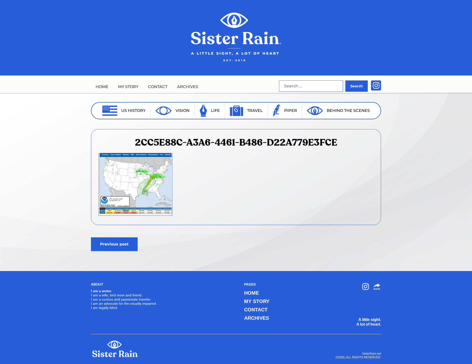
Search (356, 86)
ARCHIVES (187, 86)
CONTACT (157, 86)
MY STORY (128, 86)
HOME (102, 86)
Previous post (114, 244)
